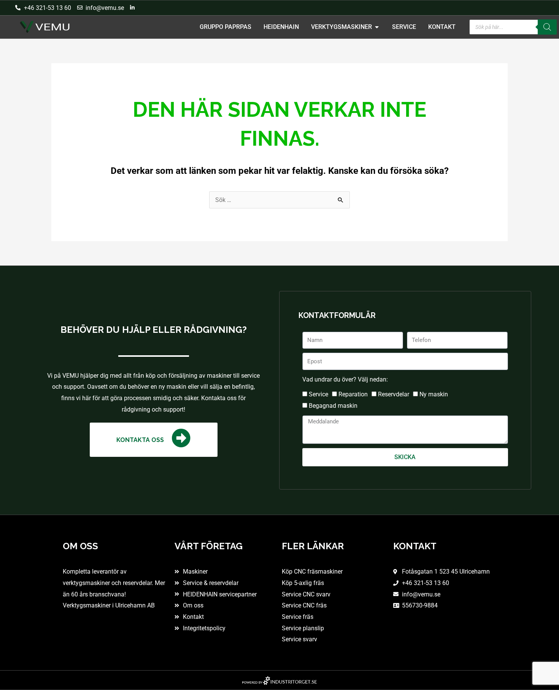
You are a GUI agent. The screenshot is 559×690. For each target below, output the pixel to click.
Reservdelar (393, 394)
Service (318, 394)
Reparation (353, 394)
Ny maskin (433, 394)
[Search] (547, 27)
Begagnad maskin (333, 405)
